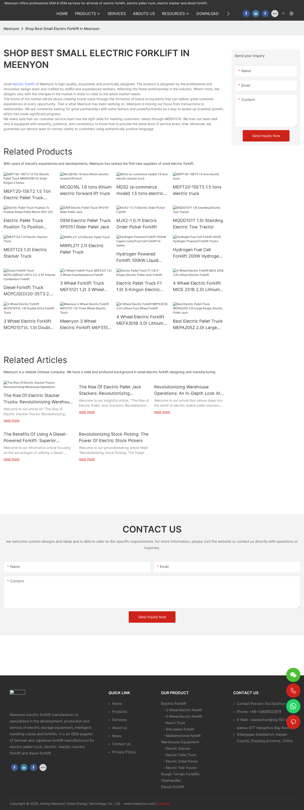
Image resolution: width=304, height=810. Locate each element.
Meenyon (11, 28)
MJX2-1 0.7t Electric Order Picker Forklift (136, 223)
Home (117, 703)
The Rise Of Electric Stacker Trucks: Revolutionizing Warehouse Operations (39, 399)
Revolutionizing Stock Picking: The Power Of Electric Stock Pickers (113, 437)
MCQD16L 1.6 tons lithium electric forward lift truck (86, 190)
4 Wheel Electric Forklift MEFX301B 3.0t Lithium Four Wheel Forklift (140, 320)
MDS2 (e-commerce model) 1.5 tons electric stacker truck (139, 190)
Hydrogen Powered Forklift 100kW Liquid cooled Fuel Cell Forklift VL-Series (139, 257)
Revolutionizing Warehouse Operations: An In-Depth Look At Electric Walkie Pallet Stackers (187, 390)
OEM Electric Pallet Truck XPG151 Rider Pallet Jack (85, 223)
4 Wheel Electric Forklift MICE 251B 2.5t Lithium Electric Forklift (197, 287)
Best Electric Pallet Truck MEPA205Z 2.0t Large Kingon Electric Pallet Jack (198, 325)
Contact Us (121, 744)
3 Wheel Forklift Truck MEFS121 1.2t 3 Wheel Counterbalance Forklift (84, 287)
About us (119, 727)
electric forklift (23, 84)
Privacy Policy (124, 752)
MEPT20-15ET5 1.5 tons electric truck (197, 190)
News (117, 736)
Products (119, 711)
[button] (228, 13)
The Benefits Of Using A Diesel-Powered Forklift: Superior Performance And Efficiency (35, 438)
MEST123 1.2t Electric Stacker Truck (25, 253)
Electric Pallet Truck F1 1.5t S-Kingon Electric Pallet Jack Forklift (139, 287)
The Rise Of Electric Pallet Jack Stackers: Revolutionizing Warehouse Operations (110, 390)
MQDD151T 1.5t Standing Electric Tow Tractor (198, 223)
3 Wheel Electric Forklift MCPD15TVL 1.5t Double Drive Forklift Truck (28, 325)
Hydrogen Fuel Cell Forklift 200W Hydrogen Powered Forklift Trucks (197, 253)
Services (119, 719)
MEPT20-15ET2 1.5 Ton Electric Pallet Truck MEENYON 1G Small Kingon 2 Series (27, 195)
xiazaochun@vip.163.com (271, 719)
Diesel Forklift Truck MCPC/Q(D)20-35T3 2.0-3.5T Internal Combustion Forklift (29, 291)
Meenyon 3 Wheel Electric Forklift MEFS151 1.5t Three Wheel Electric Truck (85, 325)
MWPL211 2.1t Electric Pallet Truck (82, 248)
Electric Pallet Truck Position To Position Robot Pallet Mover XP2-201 (28, 224)
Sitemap (164, 803)
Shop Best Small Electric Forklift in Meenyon (62, 28)
